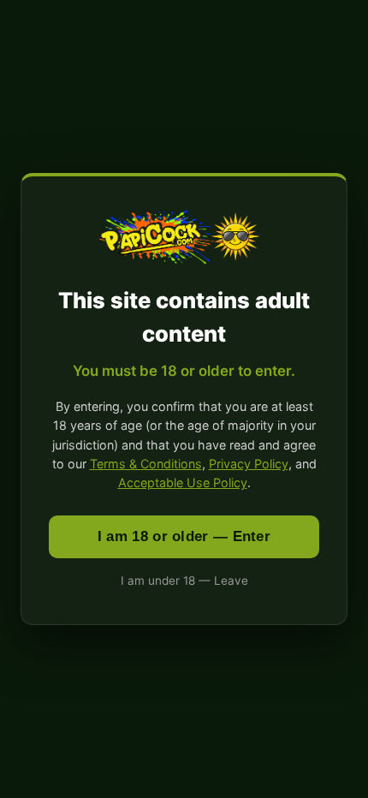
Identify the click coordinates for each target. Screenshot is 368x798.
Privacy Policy (248, 463)
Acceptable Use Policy (182, 482)
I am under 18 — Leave (184, 580)
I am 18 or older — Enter (184, 536)
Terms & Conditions (146, 463)
